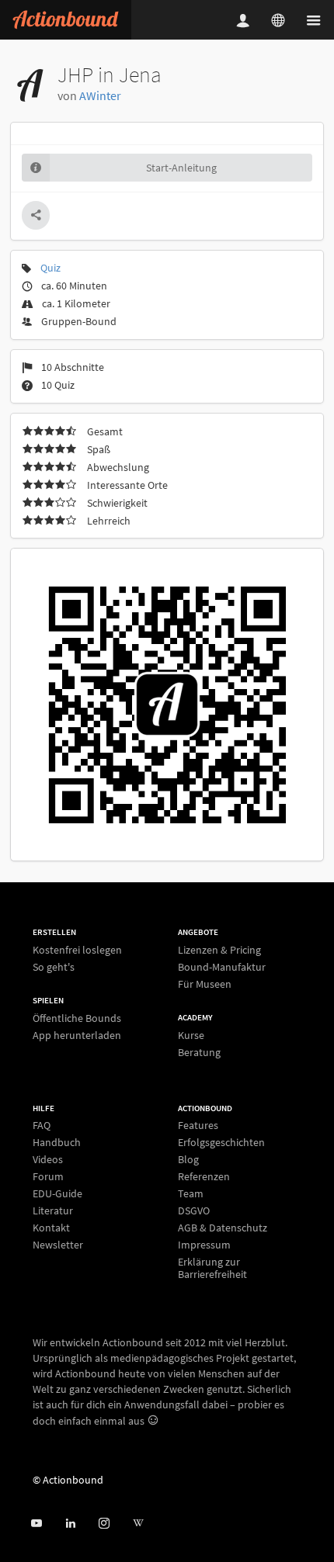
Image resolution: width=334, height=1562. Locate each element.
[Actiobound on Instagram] (103, 1523)
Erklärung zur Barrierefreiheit (212, 1267)
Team (191, 1193)
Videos (48, 1159)
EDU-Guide (57, 1193)
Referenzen (204, 1176)
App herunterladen (77, 1034)
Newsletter (58, 1244)
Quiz (50, 268)
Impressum (204, 1245)
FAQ (41, 1125)
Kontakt (51, 1228)
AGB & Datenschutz (222, 1228)
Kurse (191, 1035)
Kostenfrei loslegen (77, 950)
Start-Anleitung (181, 168)
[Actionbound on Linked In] (70, 1523)
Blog (188, 1159)
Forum (48, 1176)
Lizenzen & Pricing (219, 950)
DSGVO (194, 1210)
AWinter (100, 95)
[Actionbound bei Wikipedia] (138, 1523)
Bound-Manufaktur (222, 967)
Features (198, 1125)
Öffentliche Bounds (77, 1018)
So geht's (54, 966)
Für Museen (204, 983)
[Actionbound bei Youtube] (36, 1523)
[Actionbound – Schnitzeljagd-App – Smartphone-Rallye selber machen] (65, 20)
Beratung (199, 1051)
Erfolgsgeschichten (221, 1142)
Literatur (53, 1210)
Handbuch (57, 1142)
